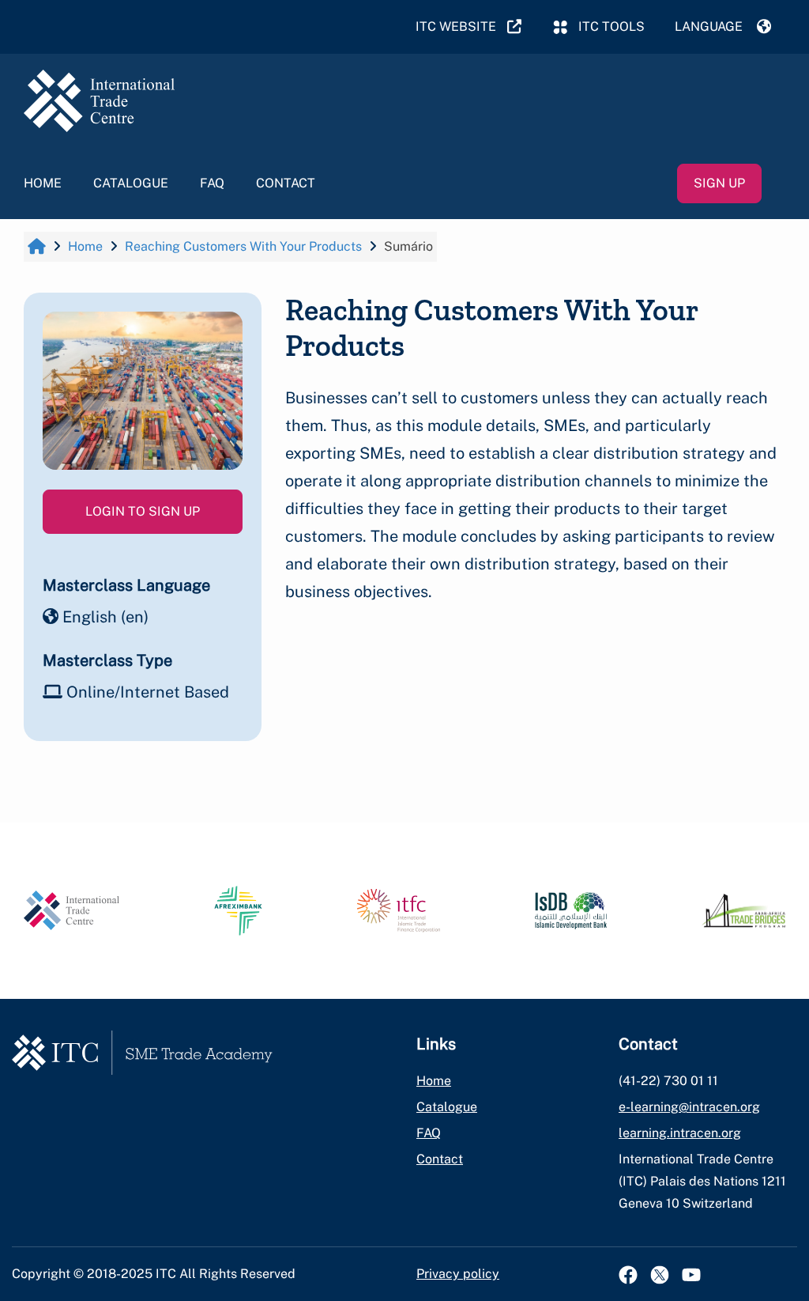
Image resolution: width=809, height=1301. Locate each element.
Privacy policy (457, 1273)
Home (43, 183)
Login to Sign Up (142, 511)
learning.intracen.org (680, 1132)
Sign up (719, 183)
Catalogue (130, 183)
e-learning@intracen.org (689, 1106)
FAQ (212, 183)
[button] (722, 27)
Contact (285, 183)
